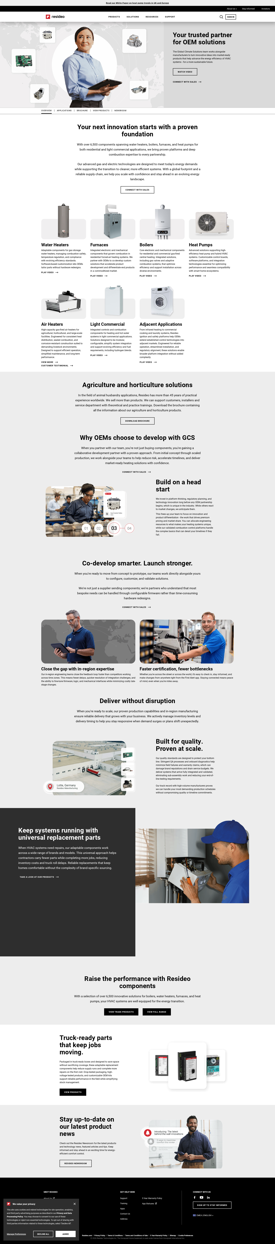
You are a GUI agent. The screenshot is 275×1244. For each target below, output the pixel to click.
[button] (75, 1204)
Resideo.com (87, 1235)
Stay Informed (248, 8)
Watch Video (185, 71)
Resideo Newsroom (75, 1163)
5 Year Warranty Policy (152, 1198)
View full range (156, 1011)
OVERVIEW (46, 110)
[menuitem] (114, 16)
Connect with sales (185, 82)
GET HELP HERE (131, 1192)
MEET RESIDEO (54, 1192)
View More (47, 362)
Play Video (47, 272)
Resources (152, 16)
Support (170, 16)
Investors (266, 8)
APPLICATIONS (64, 110)
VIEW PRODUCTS (101, 110)
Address (123, 1218)
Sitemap (173, 1235)
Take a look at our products (37, 877)
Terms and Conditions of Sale (136, 1235)
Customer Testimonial (54, 365)
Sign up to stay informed (212, 1205)
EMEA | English (206, 1215)
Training (123, 1203)
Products (114, 16)
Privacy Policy (99, 1235)
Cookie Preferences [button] (185, 1235)
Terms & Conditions (115, 1235)
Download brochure (137, 420)
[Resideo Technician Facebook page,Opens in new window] (194, 1197)
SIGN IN (231, 16)
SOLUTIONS (133, 16)
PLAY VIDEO (96, 355)
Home (54, 16)
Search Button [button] (221, 17)
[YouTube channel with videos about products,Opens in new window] (201, 1197)
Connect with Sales (137, 189)
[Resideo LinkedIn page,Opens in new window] (208, 1197)
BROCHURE (82, 110)
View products (73, 1092)
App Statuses (148, 1203)
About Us (232, 8)
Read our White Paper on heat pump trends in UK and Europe (137, 3)
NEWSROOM (120, 110)
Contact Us (125, 1213)
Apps (122, 1208)
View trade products (121, 1011)
